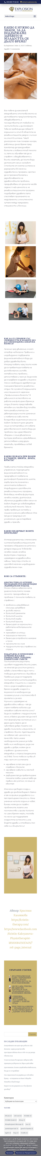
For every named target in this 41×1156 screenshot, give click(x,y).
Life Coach (17, 1116)
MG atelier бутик (10, 1120)
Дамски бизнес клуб (11, 1128)
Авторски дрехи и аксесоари (14, 1124)
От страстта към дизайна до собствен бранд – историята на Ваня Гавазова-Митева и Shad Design (19, 1078)
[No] (38, 1146)
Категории (9, 1098)
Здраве (6, 49)
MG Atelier (27, 1116)
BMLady (8, 1116)
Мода (15, 1133)
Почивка (24, 1133)
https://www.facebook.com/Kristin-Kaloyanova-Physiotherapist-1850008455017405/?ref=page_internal (20, 938)
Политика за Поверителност (26, 1153)
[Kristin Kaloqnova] (20, 324)
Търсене (32, 1034)
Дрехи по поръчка (27, 1128)
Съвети (28, 46)
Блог (28, 1124)
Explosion (9, 46)
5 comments (15, 49)
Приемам (9, 1153)
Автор (22, 1120)
